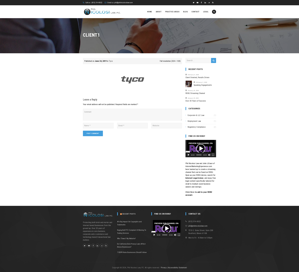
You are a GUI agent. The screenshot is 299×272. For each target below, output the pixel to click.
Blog (185, 12)
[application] (200, 148)
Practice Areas (172, 12)
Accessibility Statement (177, 267)
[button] (200, 148)
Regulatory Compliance (197, 127)
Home (149, 12)
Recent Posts (129, 214)
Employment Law (194, 121)
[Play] (188, 155)
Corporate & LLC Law (196, 115)
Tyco (111, 61)
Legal (206, 12)
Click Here (189, 192)
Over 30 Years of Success (195, 101)
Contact (195, 12)
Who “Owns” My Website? (126, 238)
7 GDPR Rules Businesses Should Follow (132, 252)
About (159, 12)
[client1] (132, 79)
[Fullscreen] (213, 155)
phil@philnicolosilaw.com (123, 3)
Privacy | (164, 267)
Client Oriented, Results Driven (197, 77)
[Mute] (209, 155)
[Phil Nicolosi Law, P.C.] (102, 11)
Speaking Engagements (203, 85)
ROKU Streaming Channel (195, 93)
